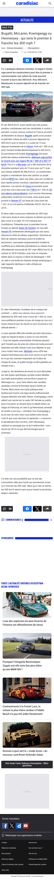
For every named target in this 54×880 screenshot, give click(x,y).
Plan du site (33, 853)
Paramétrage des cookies (37, 864)
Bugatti (28, 135)
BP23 (12, 179)
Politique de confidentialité (38, 859)
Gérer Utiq (5, 870)
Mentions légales (8, 859)
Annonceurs (33, 842)
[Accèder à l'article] (27, 605)
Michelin (28, 351)
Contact (4, 842)
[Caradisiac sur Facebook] (5, 826)
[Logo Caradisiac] (27, 6)
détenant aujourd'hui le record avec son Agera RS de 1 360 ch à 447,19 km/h (26, 161)
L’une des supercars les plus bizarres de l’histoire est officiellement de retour (24, 623)
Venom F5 (6, 231)
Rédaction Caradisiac (9, 848)
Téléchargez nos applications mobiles (23, 835)
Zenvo (28, 186)
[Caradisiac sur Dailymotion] (19, 826)
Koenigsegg (32, 153)
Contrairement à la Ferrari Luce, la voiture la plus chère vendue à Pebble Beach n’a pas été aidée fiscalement (23, 710)
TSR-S (33, 190)
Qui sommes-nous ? (35, 848)
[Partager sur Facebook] (28, 59)
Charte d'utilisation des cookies (12, 864)
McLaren (21, 164)
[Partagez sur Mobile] (48, 59)
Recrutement (6, 853)
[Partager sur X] (38, 59)
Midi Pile (7, 27)
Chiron (29, 146)
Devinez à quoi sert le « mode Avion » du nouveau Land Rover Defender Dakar (25, 753)
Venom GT (16, 200)
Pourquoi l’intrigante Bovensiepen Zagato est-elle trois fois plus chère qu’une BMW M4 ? (22, 665)
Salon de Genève (27, 228)
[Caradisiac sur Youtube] (25, 826)
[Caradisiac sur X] (12, 826)
